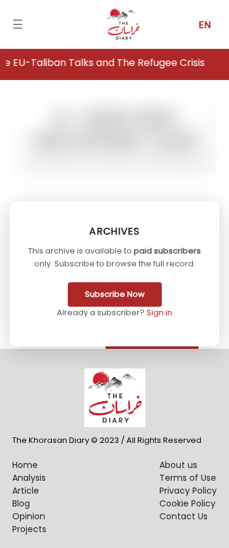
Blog (21, 503)
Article (25, 490)
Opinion (28, 516)
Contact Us (183, 516)
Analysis (29, 478)
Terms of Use (187, 478)
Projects (29, 529)
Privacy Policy (188, 490)
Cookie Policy (187, 503)
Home (25, 465)
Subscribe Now (115, 294)
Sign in (159, 312)
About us (178, 465)
